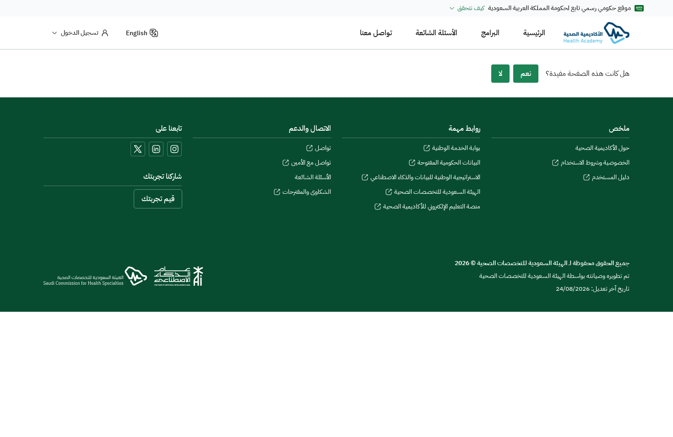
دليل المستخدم (611, 177)
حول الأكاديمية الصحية (602, 148)
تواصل (323, 148)
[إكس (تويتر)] (137, 149)
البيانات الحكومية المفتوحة (449, 162)
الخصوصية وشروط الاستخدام (595, 162)
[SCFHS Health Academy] (597, 33)
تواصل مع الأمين (311, 162)
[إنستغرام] (174, 149)
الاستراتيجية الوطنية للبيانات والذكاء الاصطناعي (425, 177)
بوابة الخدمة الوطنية (456, 148)
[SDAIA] (178, 276)
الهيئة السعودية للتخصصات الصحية (437, 192)
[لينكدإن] (156, 149)
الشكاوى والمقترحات (306, 192)
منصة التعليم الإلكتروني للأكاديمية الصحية (431, 206)
